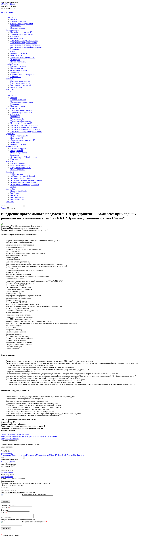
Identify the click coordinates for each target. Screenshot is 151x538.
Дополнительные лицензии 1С (22, 58)
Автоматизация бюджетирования (23, 43)
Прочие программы (18, 62)
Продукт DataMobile (18, 191)
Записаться (14, 72)
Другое (13, 187)
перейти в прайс (22, 434)
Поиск (8, 92)
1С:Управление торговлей (20, 178)
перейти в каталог (8, 434)
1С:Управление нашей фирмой (22, 176)
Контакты (10, 89)
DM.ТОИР (14, 195)
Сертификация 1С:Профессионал (23, 75)
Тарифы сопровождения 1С (21, 34)
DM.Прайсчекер (16, 197)
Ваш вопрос (6, 518)
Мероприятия (15, 26)
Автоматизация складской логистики (25, 45)
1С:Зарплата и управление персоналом (26, 180)
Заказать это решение (48, 436)
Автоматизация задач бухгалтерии (24, 41)
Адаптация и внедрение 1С (21, 110)
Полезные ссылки (17, 28)
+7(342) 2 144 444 (8, 4)
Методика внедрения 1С (20, 81)
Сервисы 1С (15, 115)
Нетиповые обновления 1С (21, 123)
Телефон (4, 510)
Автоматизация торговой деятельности (26, 47)
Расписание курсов (18, 66)
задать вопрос (6, 453)
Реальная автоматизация (20, 83)
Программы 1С (16, 55)
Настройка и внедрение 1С (21, 32)
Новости (13, 19)
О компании (11, 17)
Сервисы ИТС (16, 36)
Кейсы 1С (10, 79)
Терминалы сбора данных (20, 121)
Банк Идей (62, 455)
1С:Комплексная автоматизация (23, 182)
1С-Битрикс (15, 60)
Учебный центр (12, 64)
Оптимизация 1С (17, 38)
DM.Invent (14, 193)
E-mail (4, 513)
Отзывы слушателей (18, 70)
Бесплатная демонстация (29, 436)
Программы (10, 51)
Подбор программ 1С (19, 53)
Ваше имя (5, 508)
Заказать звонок (7, 13)
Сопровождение (12, 30)
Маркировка (15, 49)
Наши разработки (17, 87)
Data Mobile (72, 455)
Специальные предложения (21, 24)
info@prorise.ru (7, 472)
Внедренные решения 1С (20, 85)
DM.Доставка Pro (17, 199)
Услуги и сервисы (18, 455)
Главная (4, 208)
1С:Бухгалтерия (16, 174)
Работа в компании (18, 22)
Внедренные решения (10, 436)
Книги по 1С (15, 77)
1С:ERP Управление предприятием (24, 185)
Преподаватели (16, 68)
